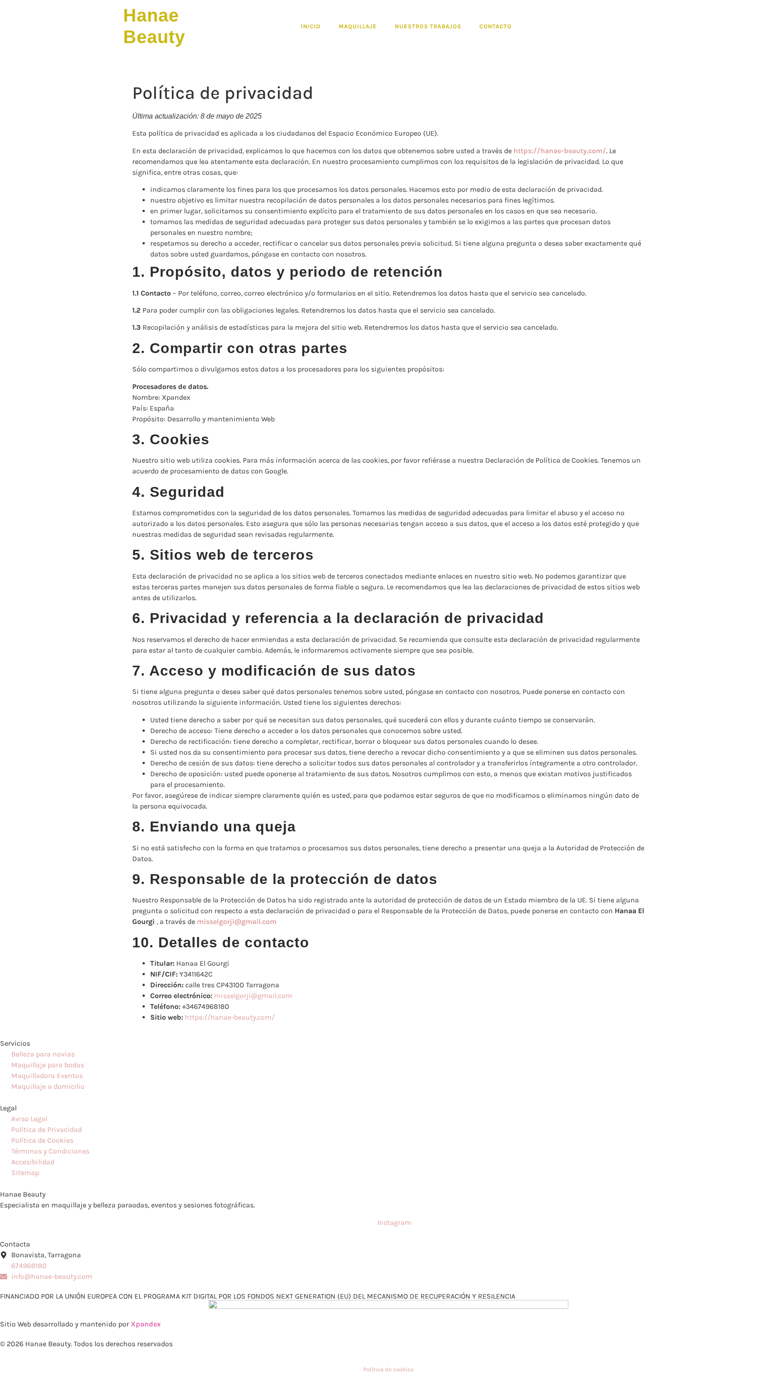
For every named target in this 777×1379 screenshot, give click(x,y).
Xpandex (146, 1324)
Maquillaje (358, 26)
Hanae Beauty (22, 1194)
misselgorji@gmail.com (253, 995)
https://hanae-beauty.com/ (230, 1017)
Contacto (495, 26)
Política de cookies (388, 1369)
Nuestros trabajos (428, 26)
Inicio (311, 26)
